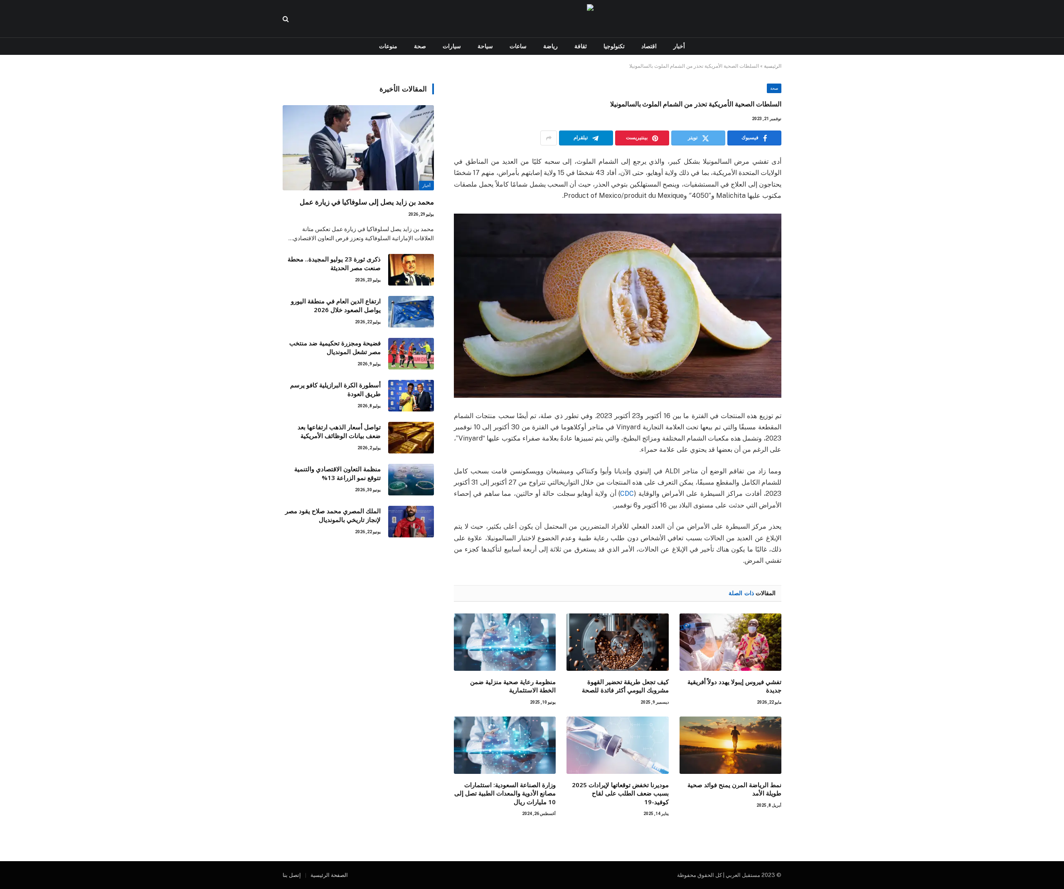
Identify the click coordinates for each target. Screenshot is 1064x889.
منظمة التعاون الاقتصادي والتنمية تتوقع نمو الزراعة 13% (337, 473)
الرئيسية (772, 66)
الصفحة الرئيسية (329, 875)
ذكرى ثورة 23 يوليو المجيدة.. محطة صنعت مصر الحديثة (334, 263)
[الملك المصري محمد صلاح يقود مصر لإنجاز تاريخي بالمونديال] (411, 521)
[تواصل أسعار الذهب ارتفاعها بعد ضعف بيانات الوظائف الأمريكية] (411, 437)
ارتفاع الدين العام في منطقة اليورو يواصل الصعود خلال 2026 (336, 305)
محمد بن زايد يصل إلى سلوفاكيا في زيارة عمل (367, 202)
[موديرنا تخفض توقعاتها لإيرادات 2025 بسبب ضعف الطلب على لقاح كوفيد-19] (617, 745)
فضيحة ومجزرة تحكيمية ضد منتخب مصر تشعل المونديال (335, 347)
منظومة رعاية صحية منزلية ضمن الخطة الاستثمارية (513, 685)
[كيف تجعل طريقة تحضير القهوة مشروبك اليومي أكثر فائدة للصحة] (617, 642)
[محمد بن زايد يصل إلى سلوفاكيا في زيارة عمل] (358, 147)
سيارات (452, 46)
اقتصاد (649, 46)
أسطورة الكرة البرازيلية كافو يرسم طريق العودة (335, 389)
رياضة (550, 46)
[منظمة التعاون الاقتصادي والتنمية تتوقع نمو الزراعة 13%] (411, 479)
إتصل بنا (292, 875)
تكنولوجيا (614, 46)
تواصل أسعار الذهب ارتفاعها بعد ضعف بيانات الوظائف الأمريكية (339, 431)
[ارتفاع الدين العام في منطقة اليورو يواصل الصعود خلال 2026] (411, 312)
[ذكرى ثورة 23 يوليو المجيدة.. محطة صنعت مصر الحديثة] (411, 270)
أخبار (679, 46)
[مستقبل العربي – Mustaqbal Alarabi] (532, 18)
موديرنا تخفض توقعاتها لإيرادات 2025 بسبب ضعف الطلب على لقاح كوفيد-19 (620, 793)
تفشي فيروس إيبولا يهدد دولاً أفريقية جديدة (734, 685)
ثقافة (580, 46)
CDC (627, 493)
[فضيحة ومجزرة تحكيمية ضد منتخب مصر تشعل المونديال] (411, 353)
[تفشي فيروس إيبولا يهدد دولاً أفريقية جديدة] (730, 642)
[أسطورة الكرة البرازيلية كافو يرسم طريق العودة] (411, 395)
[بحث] (287, 19)
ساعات (518, 46)
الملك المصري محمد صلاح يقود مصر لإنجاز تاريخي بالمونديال (333, 515)
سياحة (485, 46)
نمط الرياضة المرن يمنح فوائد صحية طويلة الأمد (734, 789)
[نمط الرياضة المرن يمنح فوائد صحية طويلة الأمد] (730, 745)
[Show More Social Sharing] (548, 138)
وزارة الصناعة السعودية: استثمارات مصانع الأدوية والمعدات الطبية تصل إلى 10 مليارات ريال (505, 793)
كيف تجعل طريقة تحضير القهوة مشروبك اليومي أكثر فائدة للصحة (625, 685)
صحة (420, 46)
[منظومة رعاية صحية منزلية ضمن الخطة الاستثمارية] (505, 642)
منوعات (388, 46)
